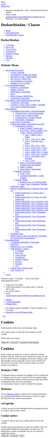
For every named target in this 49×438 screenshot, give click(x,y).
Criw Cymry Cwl (17, 270)
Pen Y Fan (10, 47)
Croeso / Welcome (17, 72)
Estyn (12, 94)
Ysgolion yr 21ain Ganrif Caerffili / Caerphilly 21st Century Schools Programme (27, 106)
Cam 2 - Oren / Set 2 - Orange (36, 154)
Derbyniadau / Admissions (20, 92)
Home (8, 31)
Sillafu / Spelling (26, 167)
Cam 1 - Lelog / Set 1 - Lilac (35, 150)
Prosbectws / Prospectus (19, 87)
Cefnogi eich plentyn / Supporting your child (27, 124)
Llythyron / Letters (17, 186)
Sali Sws (9, 56)
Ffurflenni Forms (16, 234)
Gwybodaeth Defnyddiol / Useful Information (27, 111)
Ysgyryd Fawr (11, 49)
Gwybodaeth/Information (15, 85)
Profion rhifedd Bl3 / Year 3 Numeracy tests (31, 204)
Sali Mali (9, 58)
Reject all (5, 342)
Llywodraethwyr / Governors (21, 81)
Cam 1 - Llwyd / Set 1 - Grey (36, 148)
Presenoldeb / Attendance (24, 120)
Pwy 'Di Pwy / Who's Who (20, 79)
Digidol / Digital (21, 180)
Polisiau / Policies (17, 90)
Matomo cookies (13, 394)
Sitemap (9, 300)
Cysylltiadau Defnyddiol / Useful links (24, 242)
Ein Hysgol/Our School (14, 70)
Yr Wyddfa (10, 45)
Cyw (7, 60)
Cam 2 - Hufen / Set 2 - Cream (36, 152)
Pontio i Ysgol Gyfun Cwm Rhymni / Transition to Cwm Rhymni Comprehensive (28, 237)
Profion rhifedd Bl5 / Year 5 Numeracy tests (31, 208)
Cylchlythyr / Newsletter (19, 103)
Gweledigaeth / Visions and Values (23, 75)
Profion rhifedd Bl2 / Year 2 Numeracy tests (31, 201)
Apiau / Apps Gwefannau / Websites (33, 184)
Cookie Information (13, 302)
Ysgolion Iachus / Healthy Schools (28, 118)
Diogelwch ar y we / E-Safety (21, 247)
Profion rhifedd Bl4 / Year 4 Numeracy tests (31, 206)
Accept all (14, 342)
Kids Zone (14, 244)
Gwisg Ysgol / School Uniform (27, 115)
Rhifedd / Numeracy (23, 171)
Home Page (5, 6)
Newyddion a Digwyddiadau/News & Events (23, 100)
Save (22, 436)
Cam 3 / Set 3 (30, 161)
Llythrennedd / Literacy (24, 126)
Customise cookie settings (29, 342)
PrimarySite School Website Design (19, 312)
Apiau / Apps (25, 173)
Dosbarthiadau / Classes (15, 35)
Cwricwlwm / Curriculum (20, 122)
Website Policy (11, 304)
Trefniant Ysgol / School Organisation (29, 113)
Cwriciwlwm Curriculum (19, 98)
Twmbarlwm (10, 52)
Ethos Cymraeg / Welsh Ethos (21, 96)
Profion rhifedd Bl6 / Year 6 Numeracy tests (31, 210)
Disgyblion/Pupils (12, 33)
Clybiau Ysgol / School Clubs (21, 268)
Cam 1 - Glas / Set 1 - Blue (35, 139)
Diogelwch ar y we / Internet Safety (33, 182)
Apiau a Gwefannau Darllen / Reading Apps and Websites (31, 164)
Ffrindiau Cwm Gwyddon (20, 83)
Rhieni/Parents (11, 109)
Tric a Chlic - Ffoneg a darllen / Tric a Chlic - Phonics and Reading (33, 131)
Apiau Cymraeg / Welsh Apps (31, 128)
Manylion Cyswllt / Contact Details (23, 77)
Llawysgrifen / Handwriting (30, 169)
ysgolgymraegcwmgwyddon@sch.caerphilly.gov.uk (25, 17)
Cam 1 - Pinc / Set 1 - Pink (35, 146)
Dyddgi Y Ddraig (12, 54)
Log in (3, 4)
